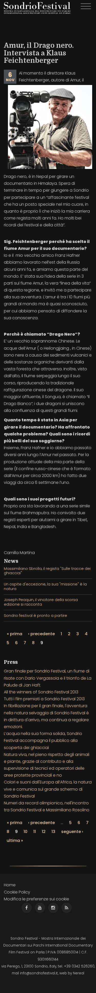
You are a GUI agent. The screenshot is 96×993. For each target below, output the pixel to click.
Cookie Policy (17, 892)
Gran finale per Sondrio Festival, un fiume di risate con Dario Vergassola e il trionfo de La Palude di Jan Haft (47, 678)
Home (10, 885)
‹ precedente (41, 634)
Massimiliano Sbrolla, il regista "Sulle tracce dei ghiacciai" (47, 570)
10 (25, 832)
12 (44, 832)
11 (34, 832)
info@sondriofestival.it (39, 973)
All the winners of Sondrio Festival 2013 (41, 692)
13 (53, 832)
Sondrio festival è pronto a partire (35, 615)
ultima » (15, 840)
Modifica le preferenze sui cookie (36, 899)
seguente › (72, 832)
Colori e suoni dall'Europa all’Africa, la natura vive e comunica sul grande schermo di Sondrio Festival (48, 789)
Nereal (78, 973)
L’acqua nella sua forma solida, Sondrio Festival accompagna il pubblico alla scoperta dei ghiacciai (43, 740)
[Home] (37, 8)
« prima (14, 634)
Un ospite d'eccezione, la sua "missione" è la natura (45, 586)
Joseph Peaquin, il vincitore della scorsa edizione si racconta (41, 602)
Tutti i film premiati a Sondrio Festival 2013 (44, 699)
